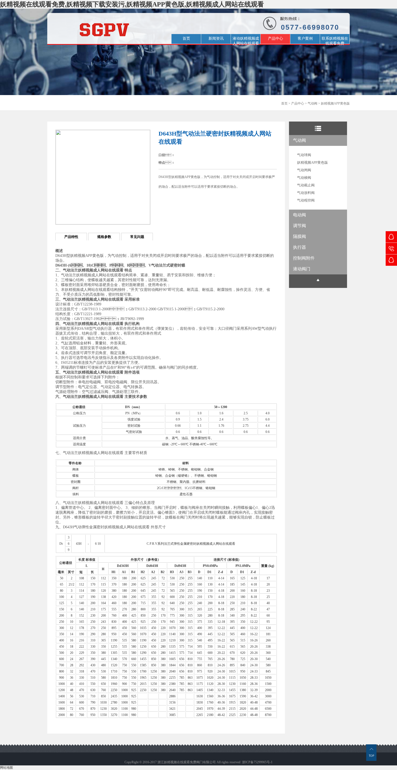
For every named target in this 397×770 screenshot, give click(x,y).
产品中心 (297, 103)
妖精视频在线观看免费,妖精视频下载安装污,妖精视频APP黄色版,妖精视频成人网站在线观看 (132, 4)
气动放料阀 (306, 193)
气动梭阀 (304, 178)
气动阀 (312, 103)
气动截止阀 (306, 185)
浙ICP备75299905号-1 (257, 762)
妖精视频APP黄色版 (335, 103)
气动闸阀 (304, 170)
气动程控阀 (306, 200)
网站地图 (6, 767)
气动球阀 (304, 155)
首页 (284, 103)
